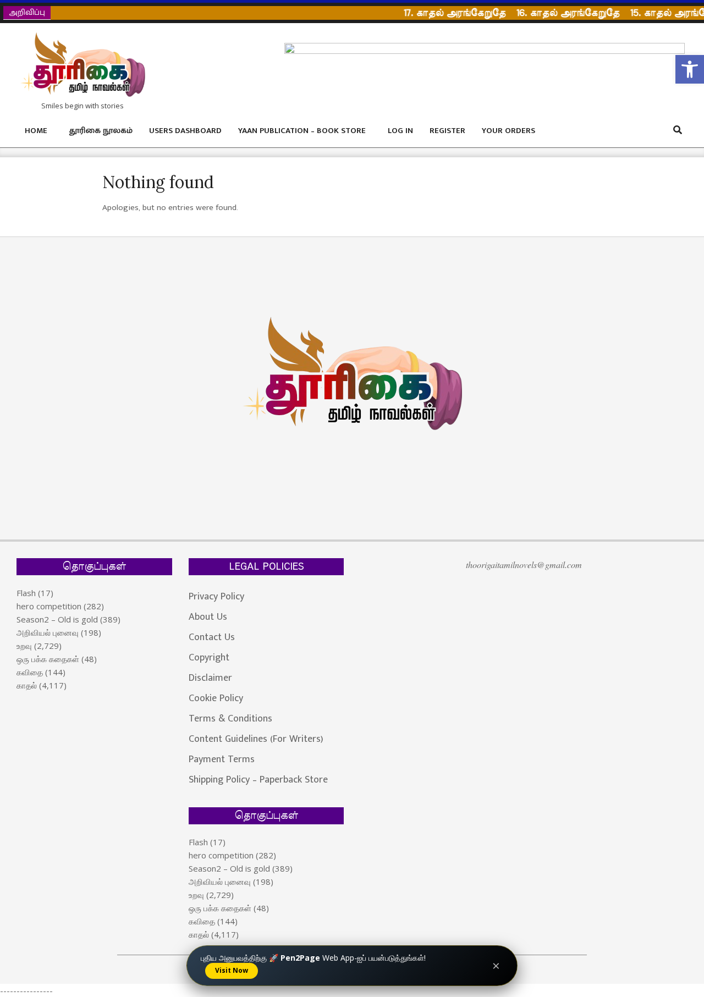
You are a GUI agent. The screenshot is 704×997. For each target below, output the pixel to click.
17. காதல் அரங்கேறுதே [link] (445, 13)
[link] (689, 69)
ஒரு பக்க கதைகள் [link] (47, 658)
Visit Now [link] (231, 970)
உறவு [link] (24, 645)
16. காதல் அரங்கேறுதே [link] (558, 13)
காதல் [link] (26, 685)
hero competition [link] (48, 606)
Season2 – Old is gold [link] (57, 619)
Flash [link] (26, 592)
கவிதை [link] (29, 671)
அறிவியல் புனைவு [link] (47, 632)
